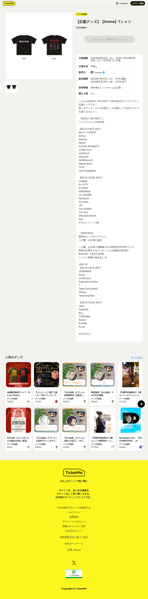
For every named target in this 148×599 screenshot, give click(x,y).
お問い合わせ (74, 549)
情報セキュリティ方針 (74, 526)
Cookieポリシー (74, 530)
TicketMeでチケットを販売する (74, 507)
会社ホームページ (74, 543)
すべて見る (137, 357)
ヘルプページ (74, 512)
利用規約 (74, 516)
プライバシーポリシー (74, 521)
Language (124, 3)
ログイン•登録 (137, 3)
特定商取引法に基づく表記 (74, 537)
